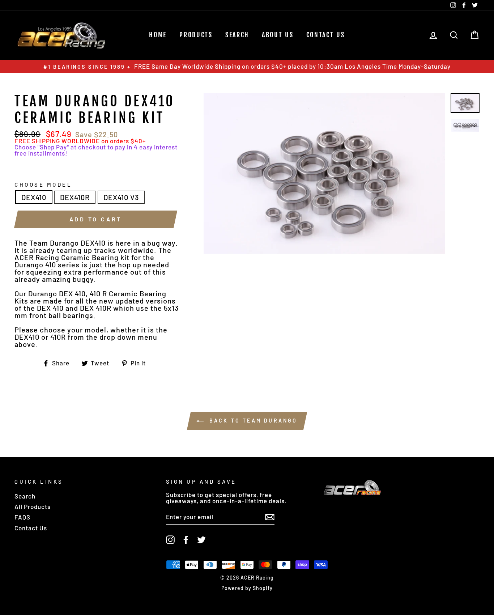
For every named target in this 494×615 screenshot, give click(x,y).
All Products (32, 506)
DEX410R (75, 197)
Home (158, 35)
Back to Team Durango (251, 420)
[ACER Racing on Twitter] (201, 539)
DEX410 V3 (121, 197)
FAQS (22, 517)
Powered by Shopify (247, 588)
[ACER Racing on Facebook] (186, 539)
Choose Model (43, 184)
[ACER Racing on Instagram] (170, 539)
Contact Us (325, 35)
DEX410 (33, 197)
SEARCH (237, 35)
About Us (278, 35)
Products (196, 35)
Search (24, 496)
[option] (247, 66)
